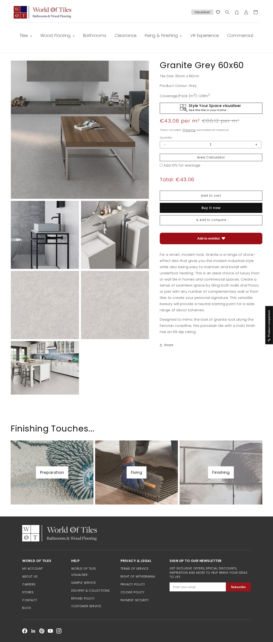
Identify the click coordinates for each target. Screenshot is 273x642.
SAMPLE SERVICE (83, 583)
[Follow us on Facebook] (24, 630)
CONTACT (29, 600)
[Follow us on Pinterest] (41, 630)
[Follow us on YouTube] (50, 630)
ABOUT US (30, 576)
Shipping (189, 130)
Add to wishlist (208, 238)
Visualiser (202, 12)
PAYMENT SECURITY (135, 600)
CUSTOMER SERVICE (86, 606)
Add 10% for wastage (182, 165)
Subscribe (238, 587)
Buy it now (211, 207)
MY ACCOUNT (32, 568)
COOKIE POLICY (132, 592)
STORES (28, 592)
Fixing (136, 472)
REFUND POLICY (82, 598)
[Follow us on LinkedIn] (33, 630)
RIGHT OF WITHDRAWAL (138, 576)
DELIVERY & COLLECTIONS (90, 590)
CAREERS (28, 584)
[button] (227, 12)
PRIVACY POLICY (133, 584)
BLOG (26, 608)
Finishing (220, 472)
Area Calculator (211, 157)
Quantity (166, 137)
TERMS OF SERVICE (135, 568)
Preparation (52, 472)
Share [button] (168, 345)
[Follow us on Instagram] (58, 630)
